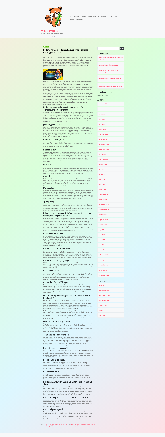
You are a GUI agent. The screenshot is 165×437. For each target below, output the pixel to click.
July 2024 (101, 230)
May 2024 (102, 240)
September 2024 (104, 220)
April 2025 (102, 184)
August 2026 (103, 104)
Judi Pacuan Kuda (102, 16)
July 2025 (101, 169)
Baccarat (72, 19)
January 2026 (103, 139)
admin (46, 54)
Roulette (83, 16)
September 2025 (104, 159)
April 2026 (102, 124)
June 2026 (102, 114)
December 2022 (104, 275)
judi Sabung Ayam (113, 16)
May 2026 (102, 119)
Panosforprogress (49, 31)
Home (70, 16)
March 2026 (102, 129)
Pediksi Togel (79, 19)
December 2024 (104, 204)
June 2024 (102, 235)
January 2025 (103, 199)
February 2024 (103, 255)
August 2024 (103, 225)
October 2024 (103, 215)
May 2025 (102, 179)
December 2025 (104, 144)
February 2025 (103, 194)
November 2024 (104, 209)
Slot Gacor (76, 16)
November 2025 (104, 149)
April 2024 (102, 245)
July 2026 (101, 109)
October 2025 (103, 154)
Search (99, 45)
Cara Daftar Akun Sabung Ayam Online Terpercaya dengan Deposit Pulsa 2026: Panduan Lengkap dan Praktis (110, 78)
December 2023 (104, 265)
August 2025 (103, 164)
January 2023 (103, 270)
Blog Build (88, 435)
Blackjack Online (92, 16)
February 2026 (103, 134)
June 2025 (102, 174)
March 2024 (102, 250)
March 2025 (102, 189)
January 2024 (103, 260)
